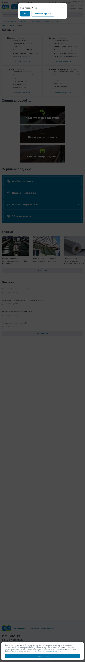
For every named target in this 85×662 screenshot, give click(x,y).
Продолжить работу (43, 656)
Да (25, 14)
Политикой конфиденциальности (49, 651)
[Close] (62, 7)
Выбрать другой (43, 14)
